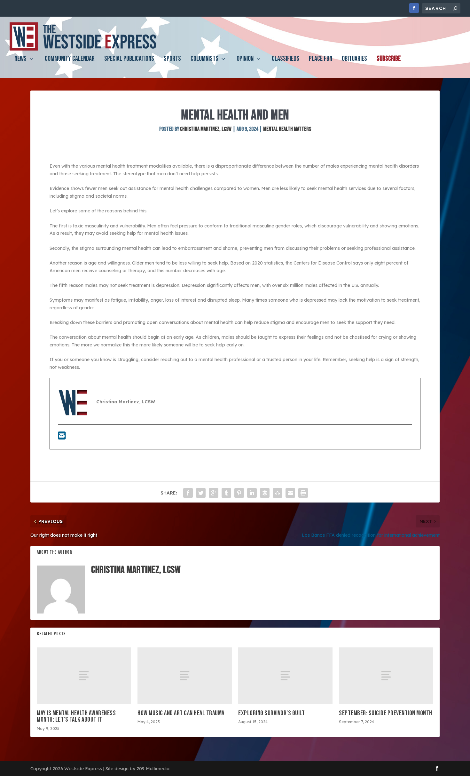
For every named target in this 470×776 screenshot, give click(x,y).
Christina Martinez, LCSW (205, 129)
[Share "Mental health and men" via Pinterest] (239, 493)
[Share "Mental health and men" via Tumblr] (226, 493)
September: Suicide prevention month (385, 713)
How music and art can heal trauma (180, 713)
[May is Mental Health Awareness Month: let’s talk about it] (84, 675)
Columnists (204, 59)
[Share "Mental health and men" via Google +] (213, 493)
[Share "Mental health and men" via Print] (303, 493)
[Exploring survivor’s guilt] (285, 675)
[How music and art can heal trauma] (184, 675)
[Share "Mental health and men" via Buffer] (264, 493)
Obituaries (354, 59)
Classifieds (285, 59)
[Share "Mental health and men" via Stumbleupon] (277, 493)
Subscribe (389, 59)
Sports (172, 59)
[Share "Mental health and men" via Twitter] (200, 493)
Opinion (245, 59)
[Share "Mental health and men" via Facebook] (188, 493)
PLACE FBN (320, 59)
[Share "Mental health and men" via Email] (290, 493)
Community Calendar (70, 59)
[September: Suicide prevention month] (386, 675)
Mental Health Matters (287, 129)
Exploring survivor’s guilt (271, 713)
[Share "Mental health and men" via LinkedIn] (252, 493)
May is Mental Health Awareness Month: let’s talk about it (76, 716)
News (20, 59)
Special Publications (129, 59)
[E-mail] (62, 437)
